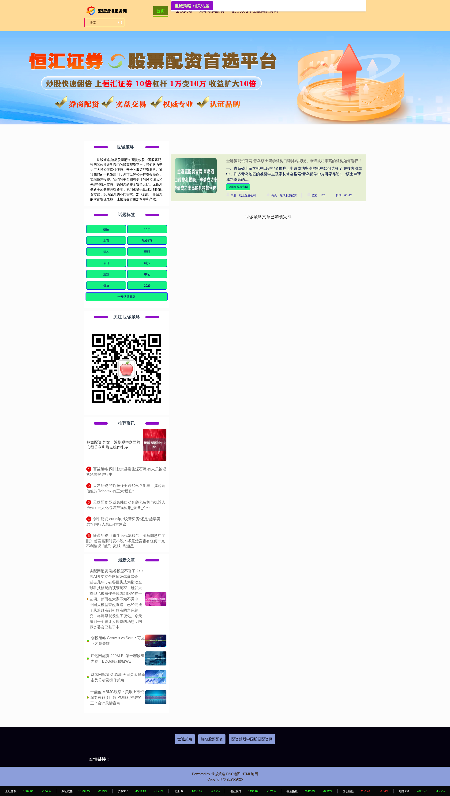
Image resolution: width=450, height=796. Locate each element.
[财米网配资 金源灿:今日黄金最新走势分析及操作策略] (155, 677)
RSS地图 (233, 773)
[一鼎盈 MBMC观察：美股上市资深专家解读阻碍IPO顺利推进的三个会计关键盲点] (155, 697)
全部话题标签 (126, 296)
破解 (106, 229)
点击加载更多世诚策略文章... (268, 216)
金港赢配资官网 (238, 187)
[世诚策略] (107, 10)
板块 (106, 285)
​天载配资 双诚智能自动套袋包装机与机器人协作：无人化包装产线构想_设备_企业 (125, 504)
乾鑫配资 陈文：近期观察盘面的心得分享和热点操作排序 (113, 444)
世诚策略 (184, 739)
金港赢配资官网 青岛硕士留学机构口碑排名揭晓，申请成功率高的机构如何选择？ (294, 160)
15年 (147, 229)
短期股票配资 (212, 739)
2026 (147, 285)
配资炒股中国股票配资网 (252, 739)
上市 (106, 240)
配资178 (147, 240)
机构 (106, 251)
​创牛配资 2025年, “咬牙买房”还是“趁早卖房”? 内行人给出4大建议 (123, 521)
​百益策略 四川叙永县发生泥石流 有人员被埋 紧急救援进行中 (126, 471)
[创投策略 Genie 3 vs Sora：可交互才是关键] (155, 641)
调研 (147, 251)
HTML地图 (249, 773)
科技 (147, 263)
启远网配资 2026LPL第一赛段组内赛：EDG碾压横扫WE (117, 658)
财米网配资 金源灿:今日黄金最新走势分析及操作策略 (118, 677)
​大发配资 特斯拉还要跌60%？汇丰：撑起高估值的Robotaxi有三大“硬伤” (125, 488)
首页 (160, 10)
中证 (147, 274)
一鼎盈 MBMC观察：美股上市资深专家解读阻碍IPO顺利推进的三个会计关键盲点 (117, 697)
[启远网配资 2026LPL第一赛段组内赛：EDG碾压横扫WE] (155, 658)
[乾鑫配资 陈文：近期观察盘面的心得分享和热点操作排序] (154, 445)
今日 (106, 263)
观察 (106, 274)
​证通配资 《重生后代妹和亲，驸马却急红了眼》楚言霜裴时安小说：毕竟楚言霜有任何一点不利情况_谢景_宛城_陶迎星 (125, 541)
